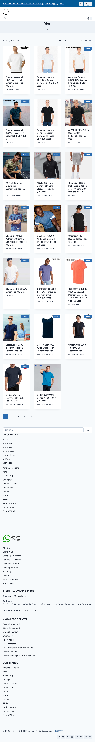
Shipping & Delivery (12, 556)
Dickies (6, 491)
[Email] (86, 4)
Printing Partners (10, 567)
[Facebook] (63, 737)
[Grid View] (85, 40)
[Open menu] (90, 12)
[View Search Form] (5, 18)
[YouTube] (58, 737)
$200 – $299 (9, 455)
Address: (7, 601)
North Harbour (9, 503)
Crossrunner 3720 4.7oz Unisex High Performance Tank (45, 348)
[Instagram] (72, 737)
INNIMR (6, 499)
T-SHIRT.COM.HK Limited (18, 590)
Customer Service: (12, 610)
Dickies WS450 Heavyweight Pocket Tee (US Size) (15, 398)
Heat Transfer (9, 644)
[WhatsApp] (81, 4)
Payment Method (11, 564)
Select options (75, 252)
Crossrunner (8, 487)
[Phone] (90, 4)
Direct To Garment (11, 628)
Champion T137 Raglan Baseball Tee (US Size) (77, 239)
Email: (6, 596)
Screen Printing (10, 652)
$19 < (5, 439)
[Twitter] (68, 737)
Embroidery (8, 636)
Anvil (5, 472)
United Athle (8, 507)
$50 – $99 (8, 447)
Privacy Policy (9, 583)
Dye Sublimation (10, 632)
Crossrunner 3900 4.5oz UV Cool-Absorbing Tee (77, 348)
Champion (7, 480)
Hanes (6, 699)
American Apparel (11, 468)
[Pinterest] (77, 737)
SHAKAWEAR (9, 511)
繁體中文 (59, 731)
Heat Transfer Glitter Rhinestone (18, 648)
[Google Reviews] (90, 737)
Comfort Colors (10, 484)
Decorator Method (11, 624)
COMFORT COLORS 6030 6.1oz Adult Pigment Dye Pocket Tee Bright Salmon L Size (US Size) (77, 295)
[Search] (88, 429)
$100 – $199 (8, 451)
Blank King (8, 476)
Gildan (6, 495)
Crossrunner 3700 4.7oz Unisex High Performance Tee (14, 348)
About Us (7, 548)
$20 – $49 (8, 443)
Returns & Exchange (12, 560)
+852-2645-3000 (29, 610)
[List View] (90, 40)
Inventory (7, 571)
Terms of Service (10, 579)
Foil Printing (8, 640)
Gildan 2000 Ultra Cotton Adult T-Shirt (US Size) (46, 398)
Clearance (7, 575)
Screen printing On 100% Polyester (19, 655)
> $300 (6, 459)
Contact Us (8, 552)
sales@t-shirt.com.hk (19, 596)
